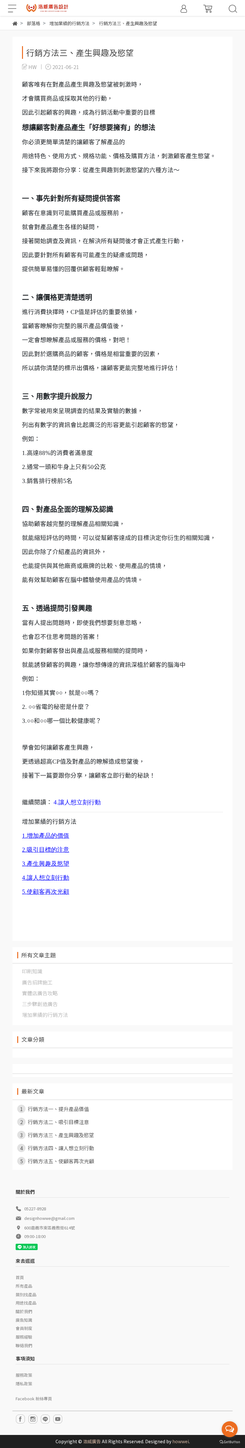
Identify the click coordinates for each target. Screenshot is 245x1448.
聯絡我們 (24, 1345)
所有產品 (24, 1286)
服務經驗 (24, 1337)
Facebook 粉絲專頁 (34, 1399)
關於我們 (24, 1311)
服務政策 (24, 1375)
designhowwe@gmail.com (49, 1218)
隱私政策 (24, 1384)
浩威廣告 (92, 1441)
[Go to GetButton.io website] (229, 1441)
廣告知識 (24, 1320)
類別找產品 (26, 1294)
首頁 (20, 1277)
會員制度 (24, 1328)
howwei (180, 1441)
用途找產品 (26, 1303)
